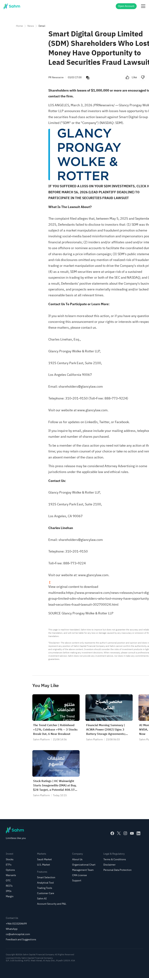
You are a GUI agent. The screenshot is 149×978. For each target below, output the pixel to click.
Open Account (126, 6)
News (30, 26)
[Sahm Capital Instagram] (125, 833)
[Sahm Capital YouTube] (132, 833)
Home (19, 26)
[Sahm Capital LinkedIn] (138, 833)
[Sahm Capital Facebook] (112, 833)
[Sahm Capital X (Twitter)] (119, 833)
